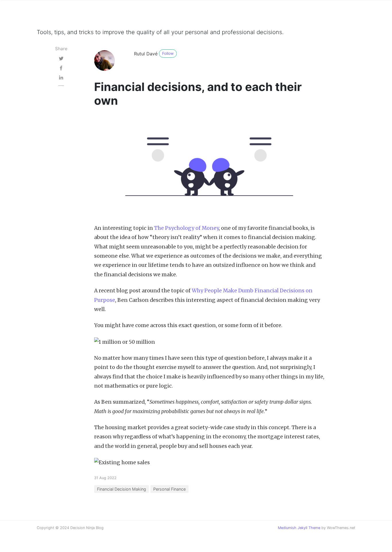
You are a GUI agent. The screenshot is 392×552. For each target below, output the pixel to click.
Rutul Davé (146, 54)
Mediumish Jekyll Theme (299, 528)
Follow (168, 53)
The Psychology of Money (186, 228)
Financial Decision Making (121, 489)
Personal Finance (169, 489)
